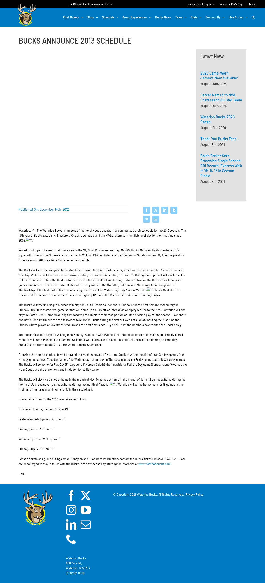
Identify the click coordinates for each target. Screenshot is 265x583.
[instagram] (71, 510)
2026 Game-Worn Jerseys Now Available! (219, 75)
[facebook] (71, 495)
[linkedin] (71, 524)
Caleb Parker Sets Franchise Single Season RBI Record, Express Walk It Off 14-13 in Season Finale (221, 165)
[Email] (155, 219)
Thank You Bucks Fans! (219, 138)
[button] (253, 17)
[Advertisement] (221, 254)
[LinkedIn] (164, 210)
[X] (155, 210)
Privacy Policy (194, 494)
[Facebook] (146, 210)
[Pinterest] (146, 219)
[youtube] (86, 510)
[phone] (71, 539)
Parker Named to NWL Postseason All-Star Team (221, 97)
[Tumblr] (173, 210)
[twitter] (86, 495)
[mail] (86, 524)
